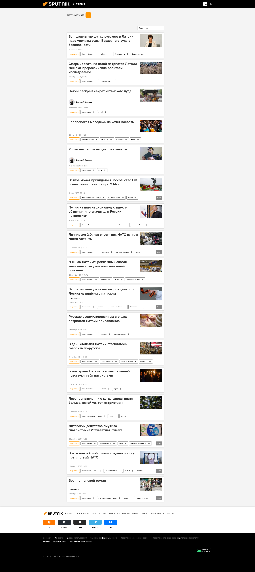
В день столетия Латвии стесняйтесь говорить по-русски (98, 346)
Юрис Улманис (142, 498)
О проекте (47, 538)
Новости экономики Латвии (92, 416)
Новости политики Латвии (91, 198)
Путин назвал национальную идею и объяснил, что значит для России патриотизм (98, 211)
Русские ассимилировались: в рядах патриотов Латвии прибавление (98, 318)
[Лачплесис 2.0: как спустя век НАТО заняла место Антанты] (151, 238)
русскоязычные (120, 334)
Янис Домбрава (116, 307)
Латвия (130, 198)
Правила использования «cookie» (135, 538)
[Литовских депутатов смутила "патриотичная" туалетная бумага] (151, 430)
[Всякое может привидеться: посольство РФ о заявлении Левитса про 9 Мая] (151, 184)
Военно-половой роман (87, 480)
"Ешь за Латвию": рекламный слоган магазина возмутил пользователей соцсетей (98, 266)
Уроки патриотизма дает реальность (98, 149)
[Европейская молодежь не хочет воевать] (151, 126)
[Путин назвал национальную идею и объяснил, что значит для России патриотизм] (151, 211)
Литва (121, 443)
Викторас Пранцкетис (138, 443)
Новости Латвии (88, 54)
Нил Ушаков (134, 307)
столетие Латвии (127, 361)
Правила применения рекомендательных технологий (176, 538)
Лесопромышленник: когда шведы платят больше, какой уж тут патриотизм (102, 400)
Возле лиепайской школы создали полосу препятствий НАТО (102, 455)
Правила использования (76, 538)
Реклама (46, 541)
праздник (143, 361)
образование (105, 81)
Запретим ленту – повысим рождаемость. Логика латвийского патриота (102, 291)
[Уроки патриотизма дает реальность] (151, 153)
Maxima (104, 279)
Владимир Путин (137, 225)
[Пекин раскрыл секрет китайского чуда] (151, 95)
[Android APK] (203, 551)
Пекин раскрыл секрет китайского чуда (100, 91)
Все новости (83, 513)
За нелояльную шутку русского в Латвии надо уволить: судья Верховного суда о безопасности (101, 40)
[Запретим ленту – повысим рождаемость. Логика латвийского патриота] (151, 293)
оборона (104, 54)
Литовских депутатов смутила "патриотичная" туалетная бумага (96, 428)
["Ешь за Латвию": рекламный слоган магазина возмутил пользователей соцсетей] (151, 266)
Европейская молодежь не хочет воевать (101, 122)
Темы (111, 416)
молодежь (120, 139)
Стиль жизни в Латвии (90, 471)
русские (104, 334)
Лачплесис (105, 252)
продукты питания (133, 279)
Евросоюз (105, 139)
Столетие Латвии (107, 361)
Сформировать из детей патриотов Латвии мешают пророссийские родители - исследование (103, 68)
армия (133, 139)
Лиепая (140, 471)
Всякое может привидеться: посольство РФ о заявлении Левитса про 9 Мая (103, 182)
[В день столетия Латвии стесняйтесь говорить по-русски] (151, 348)
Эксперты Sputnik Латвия (107, 498)
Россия (121, 225)
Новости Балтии (105, 443)
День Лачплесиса (122, 252)
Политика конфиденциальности (103, 538)
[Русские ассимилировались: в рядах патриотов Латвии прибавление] (151, 320)
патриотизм (75, 15)
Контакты (59, 538)
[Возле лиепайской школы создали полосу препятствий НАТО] (151, 457)
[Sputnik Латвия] (57, 7)
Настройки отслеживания (81, 541)
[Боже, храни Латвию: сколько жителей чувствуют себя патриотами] (151, 375)
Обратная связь (59, 541)
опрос (115, 389)
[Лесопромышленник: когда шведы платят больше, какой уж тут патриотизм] (151, 402)
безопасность (120, 54)
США (100, 170)
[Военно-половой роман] (151, 484)
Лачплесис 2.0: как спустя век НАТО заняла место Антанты (103, 236)
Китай (100, 112)
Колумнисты (86, 112)
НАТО (138, 252)
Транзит (145, 513)
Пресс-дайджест (88, 139)
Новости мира (106, 225)
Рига (94, 513)
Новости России (88, 225)
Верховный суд (137, 54)
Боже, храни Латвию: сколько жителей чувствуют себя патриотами (99, 373)
